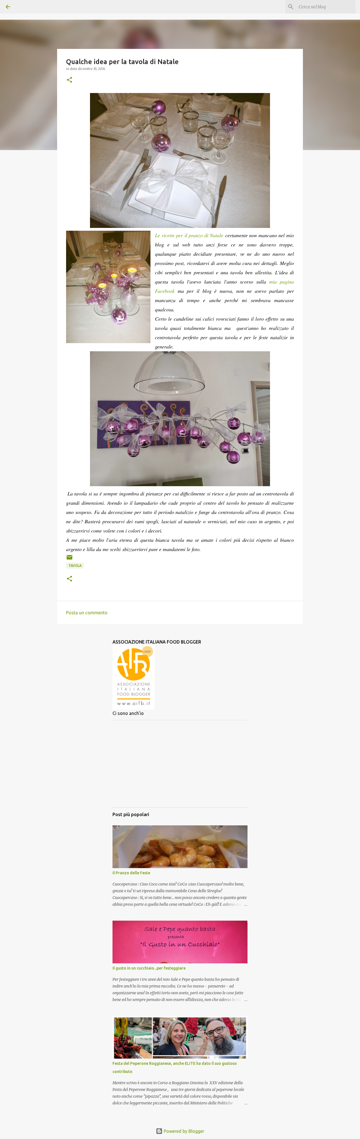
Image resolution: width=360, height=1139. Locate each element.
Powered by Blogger (183, 1131)
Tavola (75, 565)
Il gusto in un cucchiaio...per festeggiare (149, 968)
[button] (69, 80)
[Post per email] (69, 559)
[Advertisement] (180, 763)
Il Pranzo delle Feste (131, 873)
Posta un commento (86, 612)
